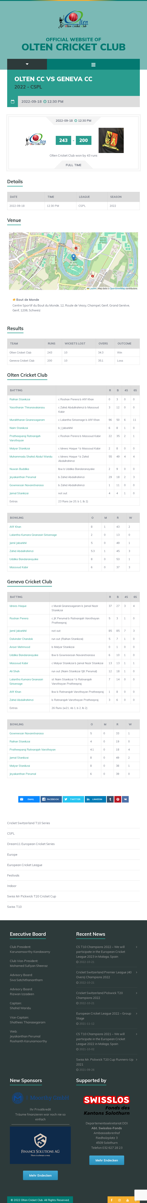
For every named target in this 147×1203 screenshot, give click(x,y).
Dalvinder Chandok (21, 639)
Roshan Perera (19, 618)
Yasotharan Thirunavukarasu (27, 407)
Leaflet (92, 288)
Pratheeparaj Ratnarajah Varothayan (33, 749)
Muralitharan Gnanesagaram (27, 420)
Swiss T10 (14, 907)
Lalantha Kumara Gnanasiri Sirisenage (33, 535)
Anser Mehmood (20, 647)
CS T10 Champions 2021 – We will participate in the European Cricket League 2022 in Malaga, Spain (100, 1039)
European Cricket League (24, 865)
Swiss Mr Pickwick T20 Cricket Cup (31, 896)
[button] (73, 257)
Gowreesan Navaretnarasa (27, 485)
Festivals (13, 875)
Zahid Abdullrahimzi (22, 551)
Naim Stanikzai (19, 428)
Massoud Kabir (19, 567)
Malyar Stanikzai (20, 448)
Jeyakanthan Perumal (23, 477)
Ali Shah (15, 671)
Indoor (11, 886)
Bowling (16, 517)
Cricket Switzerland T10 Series (28, 823)
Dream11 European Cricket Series (31, 844)
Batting (16, 390)
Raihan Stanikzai (20, 399)
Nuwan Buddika (19, 469)
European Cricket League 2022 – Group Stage (103, 1015)
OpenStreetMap (117, 288)
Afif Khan (15, 526)
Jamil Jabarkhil (18, 543)
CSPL (11, 833)
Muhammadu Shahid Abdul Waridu (31, 456)
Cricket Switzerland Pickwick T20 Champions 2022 (99, 995)
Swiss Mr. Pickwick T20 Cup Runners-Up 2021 (104, 1062)
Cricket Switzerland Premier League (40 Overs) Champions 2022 (104, 974)
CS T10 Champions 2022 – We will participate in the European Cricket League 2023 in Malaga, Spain (100, 951)
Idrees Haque (18, 606)
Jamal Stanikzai (19, 493)
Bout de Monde (27, 299)
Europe (12, 854)
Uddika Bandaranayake (24, 559)
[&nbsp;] (81, 390)
